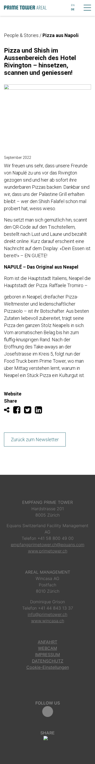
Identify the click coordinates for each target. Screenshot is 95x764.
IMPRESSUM (47, 654)
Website (12, 394)
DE (72, 9)
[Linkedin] (40, 411)
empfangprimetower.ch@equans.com (47, 544)
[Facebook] (18, 411)
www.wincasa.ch (47, 620)
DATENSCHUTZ (47, 661)
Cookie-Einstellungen (47, 667)
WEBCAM (47, 648)
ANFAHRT (47, 642)
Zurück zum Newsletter (35, 439)
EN (73, 5)
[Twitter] (29, 411)
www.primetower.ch (47, 551)
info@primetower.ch (47, 614)
